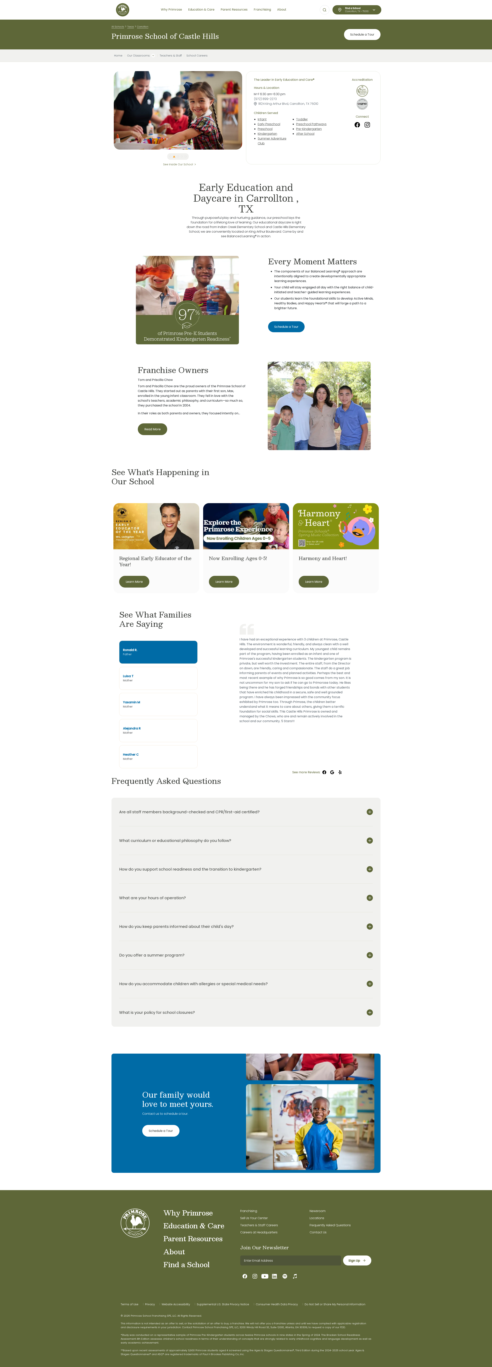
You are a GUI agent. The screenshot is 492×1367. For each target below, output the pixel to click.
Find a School (186, 1264)
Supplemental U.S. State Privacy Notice (223, 1304)
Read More (152, 429)
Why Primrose (188, 1212)
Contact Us (318, 1232)
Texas (130, 26)
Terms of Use (129, 1304)
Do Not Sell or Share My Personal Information (335, 1304)
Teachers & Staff (171, 55)
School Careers (197, 55)
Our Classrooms (138, 55)
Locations (317, 1218)
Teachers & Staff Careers (259, 1225)
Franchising (248, 1211)
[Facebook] (357, 124)
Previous (111, 110)
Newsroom (318, 1211)
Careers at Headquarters (259, 1232)
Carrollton (142, 26)
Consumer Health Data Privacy (277, 1304)
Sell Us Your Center (254, 1218)
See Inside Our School (178, 164)
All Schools (117, 26)
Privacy (150, 1304)
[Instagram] (367, 124)
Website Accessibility (176, 1304)
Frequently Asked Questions (330, 1225)
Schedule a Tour (362, 34)
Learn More (134, 581)
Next (245, 110)
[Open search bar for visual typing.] (324, 10)
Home (118, 55)
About (174, 1251)
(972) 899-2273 (265, 99)
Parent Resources (192, 1238)
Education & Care (193, 1225)
